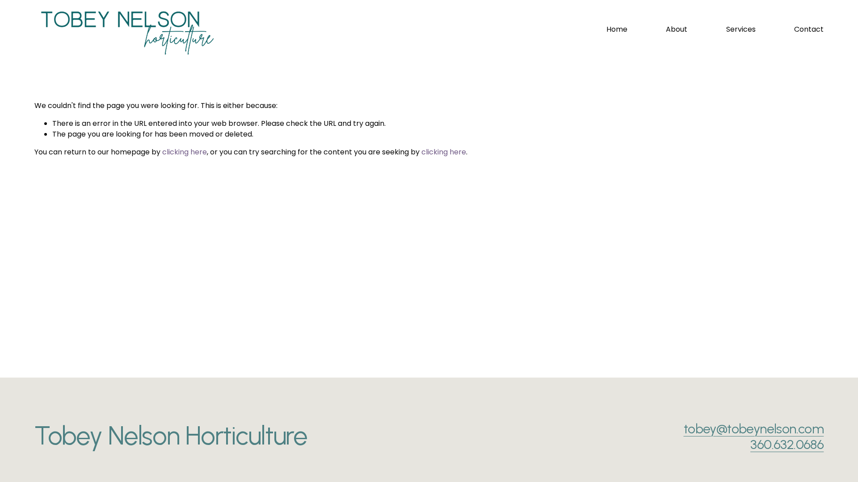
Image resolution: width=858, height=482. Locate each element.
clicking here (184, 152)
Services (741, 29)
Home (616, 29)
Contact (809, 29)
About (676, 29)
